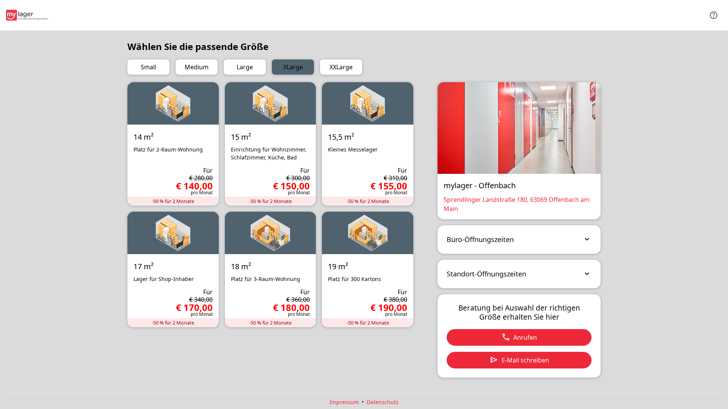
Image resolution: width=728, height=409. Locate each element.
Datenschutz (383, 402)
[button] (519, 239)
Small (148, 67)
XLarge (293, 67)
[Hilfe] (713, 15)
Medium (197, 67)
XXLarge (341, 67)
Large (245, 67)
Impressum (344, 402)
